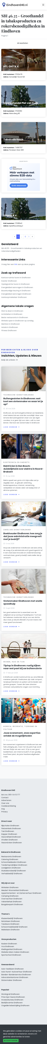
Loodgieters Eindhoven (11, 868)
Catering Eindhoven (9, 859)
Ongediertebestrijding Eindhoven (15, 1005)
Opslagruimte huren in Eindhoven (15, 284)
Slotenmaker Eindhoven (11, 980)
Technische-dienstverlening (18, 395)
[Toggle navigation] (43, 5)
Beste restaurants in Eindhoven (14, 317)
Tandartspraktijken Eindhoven (14, 865)
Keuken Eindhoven (9, 943)
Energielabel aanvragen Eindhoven (16, 294)
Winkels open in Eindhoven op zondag (17, 320)
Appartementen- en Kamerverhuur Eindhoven (21, 893)
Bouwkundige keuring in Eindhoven (15, 290)
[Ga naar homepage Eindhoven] (14, 5)
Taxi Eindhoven (7, 831)
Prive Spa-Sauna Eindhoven (13, 997)
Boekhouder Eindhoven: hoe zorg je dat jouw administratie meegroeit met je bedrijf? (22, 536)
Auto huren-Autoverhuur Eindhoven (16, 971)
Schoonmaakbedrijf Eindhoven (14, 927)
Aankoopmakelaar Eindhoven (14, 297)
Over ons (5, 803)
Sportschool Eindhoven (11, 955)
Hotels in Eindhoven (9, 327)
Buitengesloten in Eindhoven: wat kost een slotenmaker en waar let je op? (23, 401)
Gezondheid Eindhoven (11, 837)
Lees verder (10, 427)
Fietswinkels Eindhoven (11, 828)
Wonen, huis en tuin (14, 662)
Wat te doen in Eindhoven (12, 311)
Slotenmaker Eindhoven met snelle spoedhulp (22, 602)
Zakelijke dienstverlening (17, 530)
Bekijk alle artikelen (8, 360)
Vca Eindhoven (7, 946)
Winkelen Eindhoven (9, 887)
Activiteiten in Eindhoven (11, 314)
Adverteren (6, 800)
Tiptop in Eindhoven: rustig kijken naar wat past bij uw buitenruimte (22, 667)
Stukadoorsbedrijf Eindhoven (13, 870)
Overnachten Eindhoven (11, 898)
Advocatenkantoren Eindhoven (14, 977)
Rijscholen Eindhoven (10, 825)
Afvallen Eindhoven (9, 839)
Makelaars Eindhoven (10, 929)
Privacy (4, 811)
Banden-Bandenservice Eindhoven (16, 974)
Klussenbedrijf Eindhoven (12, 918)
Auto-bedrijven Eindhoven (12, 969)
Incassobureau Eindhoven (12, 999)
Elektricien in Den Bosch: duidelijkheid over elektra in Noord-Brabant (23, 468)
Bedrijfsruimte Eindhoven (12, 1002)
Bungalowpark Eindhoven (12, 904)
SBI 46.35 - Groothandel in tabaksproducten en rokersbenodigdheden (21, 249)
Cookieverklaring (8, 806)
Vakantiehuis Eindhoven (11, 901)
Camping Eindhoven (9, 896)
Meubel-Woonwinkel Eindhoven (14, 890)
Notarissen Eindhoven (10, 921)
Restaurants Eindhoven (11, 856)
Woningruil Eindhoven (10, 994)
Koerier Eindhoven (9, 281)
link (15, 264)
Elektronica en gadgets (16, 462)
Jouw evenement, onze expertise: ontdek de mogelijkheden (22, 734)
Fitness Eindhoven (9, 330)
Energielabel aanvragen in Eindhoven (17, 287)
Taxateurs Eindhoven (10, 924)
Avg (3, 809)
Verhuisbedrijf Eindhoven (11, 873)
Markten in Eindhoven (10, 324)
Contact (5, 797)
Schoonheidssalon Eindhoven (13, 862)
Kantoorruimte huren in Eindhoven (16, 277)
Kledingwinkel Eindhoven (11, 949)
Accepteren (11, 1040)
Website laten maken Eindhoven (15, 952)
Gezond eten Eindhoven (11, 842)
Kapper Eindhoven (9, 834)
